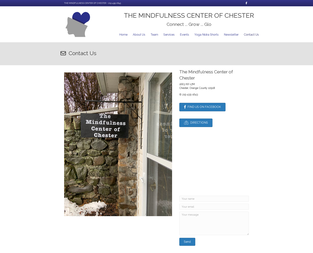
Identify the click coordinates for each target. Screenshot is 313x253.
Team (154, 34)
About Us (139, 34)
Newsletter (231, 34)
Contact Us (251, 34)
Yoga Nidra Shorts (206, 34)
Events (184, 34)
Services (169, 34)
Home (123, 34)
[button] (187, 242)
